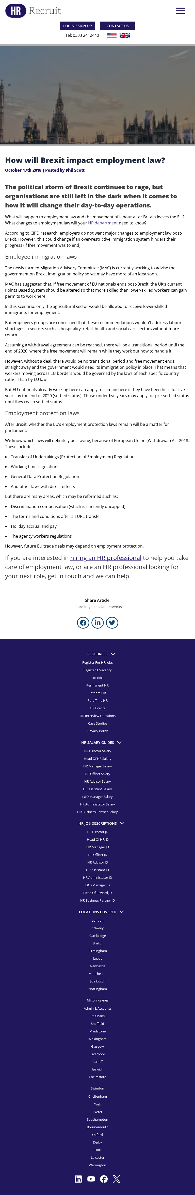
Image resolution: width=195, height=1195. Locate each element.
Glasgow (97, 1046)
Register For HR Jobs (97, 662)
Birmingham (97, 950)
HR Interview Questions (98, 715)
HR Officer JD (97, 854)
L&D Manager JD (97, 885)
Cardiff (97, 1061)
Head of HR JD (97, 839)
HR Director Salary (97, 751)
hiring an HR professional (105, 557)
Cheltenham (97, 1096)
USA (112, 35)
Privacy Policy (97, 731)
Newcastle (97, 966)
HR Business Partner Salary (97, 812)
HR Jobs (97, 677)
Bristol (97, 943)
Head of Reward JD (97, 892)
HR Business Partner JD (97, 900)
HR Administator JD (97, 877)
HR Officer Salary (97, 773)
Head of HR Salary (97, 758)
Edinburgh (97, 981)
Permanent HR (97, 685)
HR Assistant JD (97, 870)
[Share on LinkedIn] (97, 623)
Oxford (97, 1134)
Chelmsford (97, 1077)
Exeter (97, 1112)
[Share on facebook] (83, 623)
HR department (103, 223)
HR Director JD (97, 832)
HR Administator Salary (97, 804)
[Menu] (180, 11)
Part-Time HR (98, 700)
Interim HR (97, 693)
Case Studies (97, 723)
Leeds (97, 958)
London (98, 920)
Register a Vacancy (98, 670)
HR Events (97, 708)
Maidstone (97, 1031)
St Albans (98, 1016)
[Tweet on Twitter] (112, 623)
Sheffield (97, 1023)
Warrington (97, 1165)
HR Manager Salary (97, 766)
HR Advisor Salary (97, 781)
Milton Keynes (97, 1000)
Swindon (97, 1088)
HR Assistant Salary (97, 789)
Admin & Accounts (97, 1008)
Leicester (97, 1157)
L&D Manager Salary (97, 796)
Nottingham (97, 989)
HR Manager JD (97, 847)
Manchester (98, 973)
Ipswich (97, 1069)
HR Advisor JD (97, 862)
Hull (97, 1150)
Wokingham (97, 1038)
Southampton (97, 1119)
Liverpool (97, 1054)
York (97, 1104)
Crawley (98, 928)
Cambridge (97, 935)
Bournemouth (97, 1127)
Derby (97, 1142)
